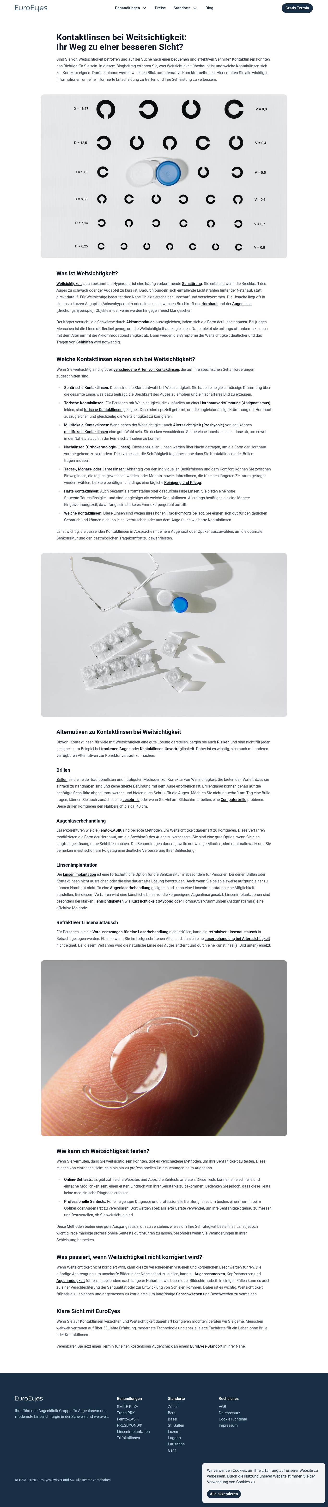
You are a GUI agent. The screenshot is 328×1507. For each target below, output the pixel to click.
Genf (172, 1450)
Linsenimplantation (79, 874)
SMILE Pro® (127, 1406)
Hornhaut (209, 303)
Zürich (173, 1406)
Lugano (174, 1438)
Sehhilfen (84, 342)
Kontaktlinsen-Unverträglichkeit (167, 749)
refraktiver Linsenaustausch (232, 932)
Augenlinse (242, 303)
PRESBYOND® (129, 1425)
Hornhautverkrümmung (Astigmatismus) (235, 403)
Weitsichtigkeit (69, 283)
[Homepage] (31, 8)
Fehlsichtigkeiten (109, 901)
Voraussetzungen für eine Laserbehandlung (130, 932)
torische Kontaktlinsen (103, 409)
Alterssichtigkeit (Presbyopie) (198, 425)
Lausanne (176, 1444)
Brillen (61, 779)
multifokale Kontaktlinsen (86, 431)
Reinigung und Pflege (182, 482)
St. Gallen (176, 1425)
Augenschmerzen (209, 1274)
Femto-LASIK (109, 830)
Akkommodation (140, 322)
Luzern (173, 1431)
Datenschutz (229, 1413)
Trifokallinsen (128, 1438)
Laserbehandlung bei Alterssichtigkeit (237, 938)
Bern (172, 1413)
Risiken (223, 742)
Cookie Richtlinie (233, 1419)
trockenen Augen (116, 749)
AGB (222, 1406)
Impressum (228, 1425)
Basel (172, 1419)
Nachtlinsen (74, 447)
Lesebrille (131, 799)
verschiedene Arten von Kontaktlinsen (146, 369)
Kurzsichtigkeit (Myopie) (152, 901)
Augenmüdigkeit (70, 1280)
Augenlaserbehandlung (130, 888)
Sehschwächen (189, 1294)
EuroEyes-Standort (206, 1346)
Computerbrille (233, 799)
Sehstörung (192, 283)
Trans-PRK (126, 1413)
